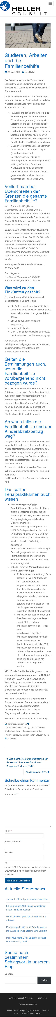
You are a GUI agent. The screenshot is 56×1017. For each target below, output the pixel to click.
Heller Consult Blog (15, 1010)
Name (8, 830)
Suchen (9, 973)
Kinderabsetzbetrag (13, 731)
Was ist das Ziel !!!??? (37, 771)
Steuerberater (29, 734)
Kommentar (11, 794)
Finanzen (12, 723)
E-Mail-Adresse (13, 841)
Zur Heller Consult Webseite (21, 997)
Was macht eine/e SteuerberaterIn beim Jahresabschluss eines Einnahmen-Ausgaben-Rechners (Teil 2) (27, 762)
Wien (46, 734)
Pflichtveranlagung (13, 734)
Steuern (39, 734)
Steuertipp (22, 723)
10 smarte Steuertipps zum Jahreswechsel (27, 899)
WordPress (37, 1013)
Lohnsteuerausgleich (32, 731)
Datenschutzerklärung (28, 1004)
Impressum (42, 997)
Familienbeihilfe (37, 727)
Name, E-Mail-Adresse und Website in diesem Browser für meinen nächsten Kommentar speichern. (27, 870)
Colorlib (17, 1013)
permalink (12, 738)
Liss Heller (29, 71)
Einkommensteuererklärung (17, 727)
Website (9, 852)
